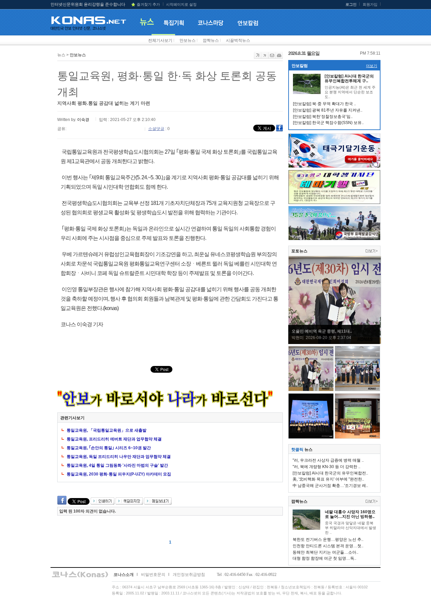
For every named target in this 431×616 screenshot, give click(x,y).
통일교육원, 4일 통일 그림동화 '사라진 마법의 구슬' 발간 (117, 465)
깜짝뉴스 (211, 40)
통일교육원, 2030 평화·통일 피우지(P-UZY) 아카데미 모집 (119, 474)
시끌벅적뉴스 (238, 40)
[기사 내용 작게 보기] (264, 57)
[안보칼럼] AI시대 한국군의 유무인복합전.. (330, 473)
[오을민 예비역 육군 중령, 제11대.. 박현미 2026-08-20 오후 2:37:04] (334, 342)
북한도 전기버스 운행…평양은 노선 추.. (328, 539)
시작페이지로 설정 (181, 4)
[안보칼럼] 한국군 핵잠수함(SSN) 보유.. (328, 122)
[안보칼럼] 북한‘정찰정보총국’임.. (323, 116)
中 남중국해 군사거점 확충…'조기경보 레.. (330, 485)
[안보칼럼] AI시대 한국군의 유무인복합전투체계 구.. (349, 78)
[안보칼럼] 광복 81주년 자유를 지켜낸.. (327, 110)
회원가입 (370, 4)
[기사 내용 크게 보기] (257, 57)
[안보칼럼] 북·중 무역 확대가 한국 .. (324, 103)
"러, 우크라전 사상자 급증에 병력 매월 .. (328, 460)
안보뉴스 (187, 40)
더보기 (371, 66)
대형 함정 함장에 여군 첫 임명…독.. (324, 558)
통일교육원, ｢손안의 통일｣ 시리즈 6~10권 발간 (109, 447)
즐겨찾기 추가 (148, 4)
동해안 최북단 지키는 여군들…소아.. (325, 552)
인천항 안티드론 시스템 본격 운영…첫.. (328, 546)
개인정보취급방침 (189, 574)
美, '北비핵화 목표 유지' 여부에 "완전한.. (328, 479)
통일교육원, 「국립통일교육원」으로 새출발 (106, 430)
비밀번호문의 (153, 574)
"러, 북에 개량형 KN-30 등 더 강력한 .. (326, 466)
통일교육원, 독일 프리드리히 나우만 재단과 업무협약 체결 (119, 456)
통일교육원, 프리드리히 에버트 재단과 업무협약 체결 (114, 439)
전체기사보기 (160, 40)
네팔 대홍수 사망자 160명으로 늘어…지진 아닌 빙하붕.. (350, 514)
